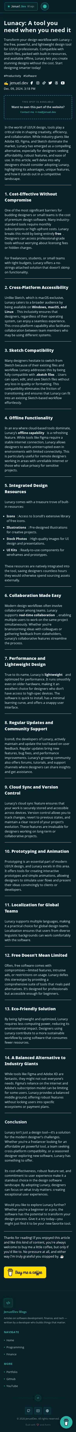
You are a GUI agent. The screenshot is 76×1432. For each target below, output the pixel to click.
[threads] (56, 83)
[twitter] (50, 83)
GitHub (11, 1379)
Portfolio (11, 1372)
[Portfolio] (47, 1410)
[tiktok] (44, 83)
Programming (15, 1347)
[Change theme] (45, 6)
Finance (11, 1354)
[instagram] (38, 83)
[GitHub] (28, 1410)
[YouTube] (38, 1410)
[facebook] (32, 83)
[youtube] (63, 83)
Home (10, 1340)
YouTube (12, 1386)
